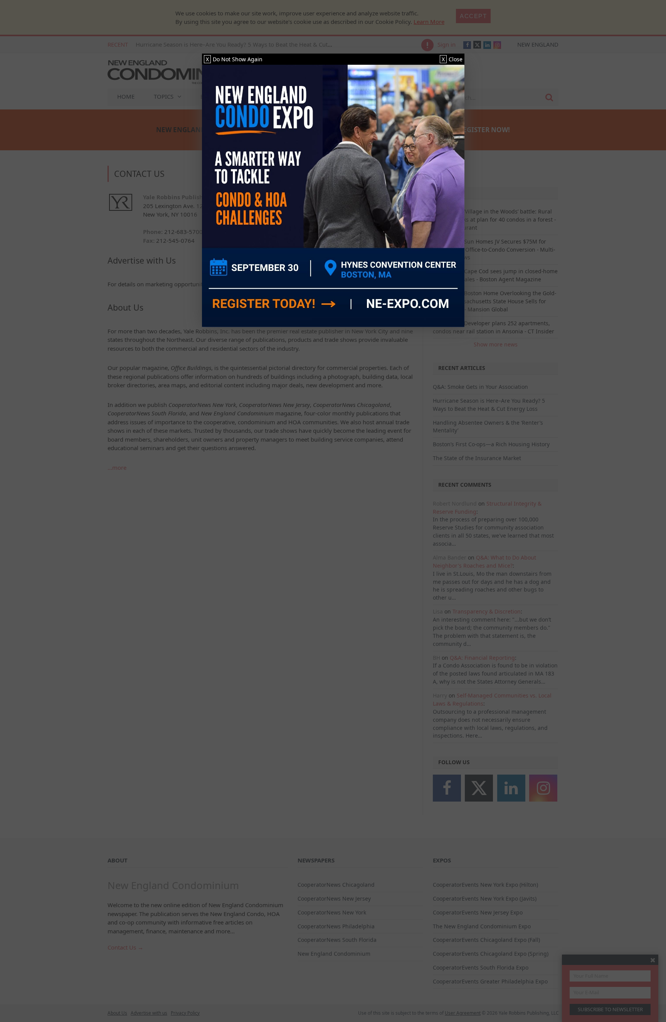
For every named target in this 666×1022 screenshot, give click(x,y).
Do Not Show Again (234, 59)
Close (452, 59)
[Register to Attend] (333, 196)
